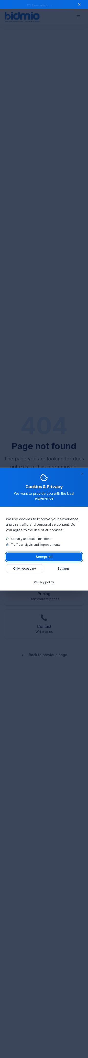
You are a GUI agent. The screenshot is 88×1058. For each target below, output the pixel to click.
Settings (64, 568)
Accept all (44, 557)
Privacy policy (44, 582)
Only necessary (24, 568)
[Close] (82, 473)
